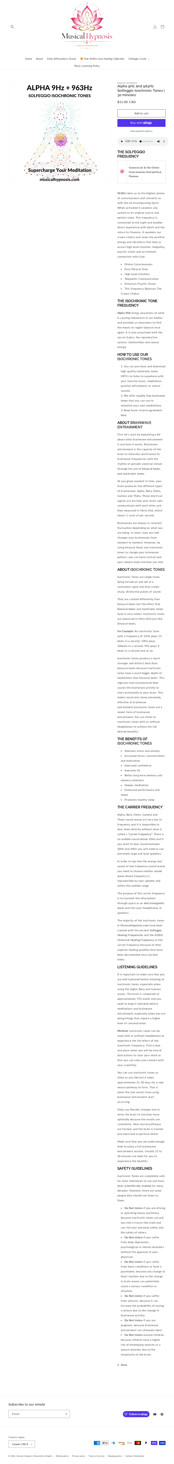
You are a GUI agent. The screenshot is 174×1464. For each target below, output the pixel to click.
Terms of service (96, 1456)
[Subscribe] (65, 1414)
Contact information (134, 1456)
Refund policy (62, 1456)
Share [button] (124, 1364)
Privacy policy (78, 1456)
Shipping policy (115, 1456)
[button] (12, 27)
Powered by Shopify (43, 1456)
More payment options (141, 131)
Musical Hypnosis (25, 1456)
